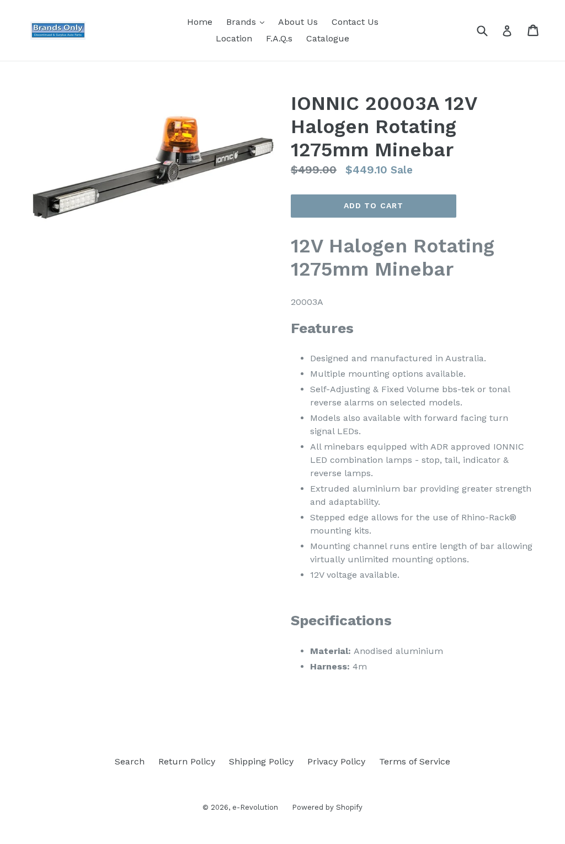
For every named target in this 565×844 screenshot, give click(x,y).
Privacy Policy (336, 761)
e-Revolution (255, 807)
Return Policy (186, 761)
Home (199, 22)
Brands (248, 21)
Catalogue (327, 38)
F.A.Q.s (279, 38)
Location (234, 38)
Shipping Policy (261, 761)
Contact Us (355, 22)
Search (130, 761)
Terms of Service (414, 761)
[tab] (413, 496)
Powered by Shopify (327, 807)
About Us (298, 22)
